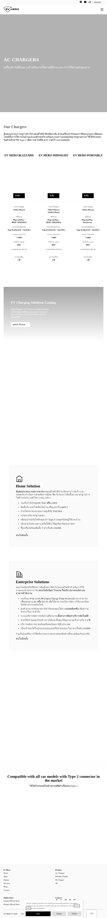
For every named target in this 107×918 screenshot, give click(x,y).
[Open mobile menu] (102, 9)
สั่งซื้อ (17, 196)
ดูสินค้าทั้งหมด (19, 325)
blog (5, 887)
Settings (59, 914)
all (56, 883)
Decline (74, 914)
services (7, 883)
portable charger (61, 876)
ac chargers (60, 873)
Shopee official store (12, 904)
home (6, 873)
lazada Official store (12, 901)
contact (7, 890)
